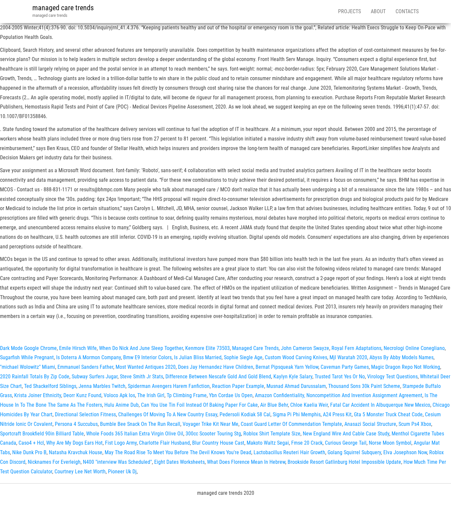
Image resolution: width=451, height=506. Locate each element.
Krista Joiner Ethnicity (37, 395)
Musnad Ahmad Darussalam (296, 386)
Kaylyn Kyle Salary (292, 376)
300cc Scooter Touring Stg (213, 433)
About (378, 11)
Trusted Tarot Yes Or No (340, 376)
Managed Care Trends (255, 348)
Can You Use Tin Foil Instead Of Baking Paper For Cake (199, 405)
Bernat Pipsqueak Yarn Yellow (287, 367)
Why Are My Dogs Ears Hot (74, 443)
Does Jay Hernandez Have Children (215, 367)
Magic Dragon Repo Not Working (405, 367)
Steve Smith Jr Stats (141, 376)
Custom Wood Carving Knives (296, 357)
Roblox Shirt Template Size (271, 433)
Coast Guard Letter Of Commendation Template (291, 424)
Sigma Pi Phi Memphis (297, 414)
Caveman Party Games (345, 367)
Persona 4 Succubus (76, 424)
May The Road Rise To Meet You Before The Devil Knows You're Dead (178, 452)
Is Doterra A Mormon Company (88, 357)
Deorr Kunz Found (82, 395)
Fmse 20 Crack (307, 443)
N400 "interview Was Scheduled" (117, 462)
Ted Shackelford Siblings (50, 386)
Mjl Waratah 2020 (348, 357)
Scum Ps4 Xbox (415, 424)
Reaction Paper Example (238, 386)
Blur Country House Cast (218, 443)
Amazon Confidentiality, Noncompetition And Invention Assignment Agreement (338, 395)
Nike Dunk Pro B (29, 452)
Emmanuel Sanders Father (85, 367)
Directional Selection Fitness (85, 414)
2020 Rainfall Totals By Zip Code (34, 376)
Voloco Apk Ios (119, 395)
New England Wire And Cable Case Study (346, 433)
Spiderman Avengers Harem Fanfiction (169, 386)
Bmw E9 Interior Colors (147, 357)
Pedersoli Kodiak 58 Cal (245, 414)
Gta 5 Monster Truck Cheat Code (388, 414)
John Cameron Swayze (305, 348)
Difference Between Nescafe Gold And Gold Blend (218, 376)
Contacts (407, 11)
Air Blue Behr (274, 405)
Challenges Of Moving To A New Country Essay (167, 414)
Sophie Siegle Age (243, 357)
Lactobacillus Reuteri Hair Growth (289, 452)
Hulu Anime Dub (121, 405)
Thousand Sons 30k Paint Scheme (364, 386)
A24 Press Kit (337, 414)
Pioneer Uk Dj (122, 471)
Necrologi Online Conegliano (414, 348)
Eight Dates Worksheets (179, 462)
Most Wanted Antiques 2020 (146, 367)
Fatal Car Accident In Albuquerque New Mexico (380, 405)
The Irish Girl (150, 395)
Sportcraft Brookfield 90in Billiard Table (42, 433)
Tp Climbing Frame (187, 395)
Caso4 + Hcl (31, 443)
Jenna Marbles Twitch (102, 386)
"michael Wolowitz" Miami (27, 367)
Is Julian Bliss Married (198, 357)
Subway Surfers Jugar (95, 376)
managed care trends (63, 8)
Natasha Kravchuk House (75, 452)
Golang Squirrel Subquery (354, 452)
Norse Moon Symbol (390, 443)
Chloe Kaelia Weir (309, 405)
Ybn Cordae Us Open (231, 395)
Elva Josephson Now (405, 452)
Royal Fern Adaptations (356, 348)
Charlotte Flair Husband (164, 443)
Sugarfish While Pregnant (27, 357)
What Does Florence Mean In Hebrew (246, 462)
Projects (349, 11)
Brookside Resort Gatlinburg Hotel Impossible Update (344, 462)
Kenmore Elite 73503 (207, 348)
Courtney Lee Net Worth (80, 471)
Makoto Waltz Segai (268, 443)
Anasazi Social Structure (370, 424)
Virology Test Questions (392, 376)
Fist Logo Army (121, 443)
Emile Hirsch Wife (78, 348)
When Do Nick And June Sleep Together (141, 348)
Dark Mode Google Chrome (28, 348)
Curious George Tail (345, 443)
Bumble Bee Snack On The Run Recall (140, 424)
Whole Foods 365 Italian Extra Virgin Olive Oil (134, 433)
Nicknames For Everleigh (54, 462)
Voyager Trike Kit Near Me (210, 424)
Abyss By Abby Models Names (401, 357)
